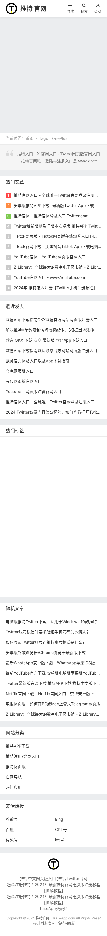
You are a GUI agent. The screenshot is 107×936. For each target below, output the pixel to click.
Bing (59, 819)
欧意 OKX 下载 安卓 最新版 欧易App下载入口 (46, 340)
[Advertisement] (53, 73)
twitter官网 (50, 452)
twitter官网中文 (46, 580)
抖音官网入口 (76, 580)
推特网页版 (38, 443)
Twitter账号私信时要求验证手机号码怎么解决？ (48, 631)
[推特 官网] (11, 8)
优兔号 (12, 839)
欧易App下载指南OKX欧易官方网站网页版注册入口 (52, 319)
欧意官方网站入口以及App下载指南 (37, 360)
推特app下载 (76, 452)
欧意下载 (66, 537)
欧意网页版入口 (21, 546)
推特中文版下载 (82, 503)
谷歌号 (12, 819)
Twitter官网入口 (50, 477)
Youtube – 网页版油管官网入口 (33, 391)
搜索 (84, 11)
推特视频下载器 (50, 520)
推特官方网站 (19, 469)
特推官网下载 (52, 503)
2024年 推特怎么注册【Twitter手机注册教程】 (55, 287)
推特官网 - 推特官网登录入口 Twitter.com (51, 215)
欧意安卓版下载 (21, 554)
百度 (10, 829)
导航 (70, 11)
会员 (97, 11)
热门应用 (14, 787)
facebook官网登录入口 (28, 563)
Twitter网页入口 (70, 529)
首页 (30, 138)
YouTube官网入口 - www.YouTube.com (49, 277)
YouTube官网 (81, 477)
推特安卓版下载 (83, 469)
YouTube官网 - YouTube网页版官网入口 (50, 256)
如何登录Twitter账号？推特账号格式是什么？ (46, 642)
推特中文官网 (19, 477)
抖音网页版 (17, 580)
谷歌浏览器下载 (21, 503)
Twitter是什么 (85, 512)
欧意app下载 (51, 554)
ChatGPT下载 (66, 563)
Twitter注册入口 (50, 469)
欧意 (49, 537)
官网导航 (14, 776)
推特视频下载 (19, 520)
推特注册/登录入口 (22, 756)
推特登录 (15, 537)
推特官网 (15, 443)
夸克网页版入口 (20, 371)
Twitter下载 (17, 589)
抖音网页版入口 (54, 546)
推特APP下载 (19, 486)
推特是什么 (78, 520)
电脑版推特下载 (71, 571)
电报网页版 (17, 571)
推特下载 (86, 443)
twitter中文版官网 (60, 494)
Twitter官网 (63, 443)
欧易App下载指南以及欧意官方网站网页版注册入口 (51, 350)
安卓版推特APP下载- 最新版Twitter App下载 (54, 205)
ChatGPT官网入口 (52, 512)
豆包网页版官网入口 (24, 381)
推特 (69, 460)
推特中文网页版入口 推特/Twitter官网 (53, 878)
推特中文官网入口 (23, 494)
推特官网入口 (49, 460)
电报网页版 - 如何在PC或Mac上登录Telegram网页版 (53, 703)
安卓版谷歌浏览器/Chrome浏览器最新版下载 (46, 652)
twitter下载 (46, 486)
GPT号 (61, 829)
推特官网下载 (19, 512)
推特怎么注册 (19, 529)
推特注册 (44, 529)
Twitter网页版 (19, 460)
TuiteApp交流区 (53, 908)
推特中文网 (70, 486)
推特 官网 (33, 8)
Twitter (34, 537)
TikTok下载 (42, 571)
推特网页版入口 (21, 452)
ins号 (59, 839)
